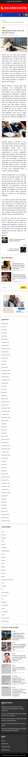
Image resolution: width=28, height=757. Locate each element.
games (3, 567)
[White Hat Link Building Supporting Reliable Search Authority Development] (6, 680)
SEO (2, 599)
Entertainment (5, 551)
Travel (3, 615)
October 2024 (5, 377)
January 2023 (5, 442)
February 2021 (5, 514)
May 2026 (4, 333)
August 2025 (4, 358)
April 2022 (4, 470)
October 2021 (5, 489)
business (3, 538)
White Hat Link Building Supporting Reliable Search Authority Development (19, 680)
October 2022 (5, 452)
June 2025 (4, 364)
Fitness (3, 560)
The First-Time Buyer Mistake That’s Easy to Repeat (18, 669)
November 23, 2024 (17, 270)
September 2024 (5, 380)
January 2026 (5, 345)
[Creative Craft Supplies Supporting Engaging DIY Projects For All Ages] (6, 646)
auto (2, 531)
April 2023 (4, 433)
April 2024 (4, 395)
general (3, 570)
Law (3, 27)
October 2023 (5, 414)
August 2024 (4, 383)
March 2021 (4, 511)
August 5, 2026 (17, 684)
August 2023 (4, 420)
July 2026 (3, 326)
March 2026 (4, 339)
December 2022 (5, 445)
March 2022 (4, 474)
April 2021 (4, 508)
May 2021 (4, 505)
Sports (3, 608)
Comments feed (5, 747)
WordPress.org (5, 750)
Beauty (3, 535)
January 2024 (5, 405)
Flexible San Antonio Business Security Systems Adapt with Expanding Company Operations (18, 636)
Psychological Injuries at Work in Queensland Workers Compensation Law (19, 277)
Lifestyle (3, 586)
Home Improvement (7, 579)
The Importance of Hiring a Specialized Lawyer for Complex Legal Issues (18, 266)
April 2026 (4, 336)
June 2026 (4, 330)
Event (3, 554)
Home (3, 576)
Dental (3, 544)
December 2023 (5, 408)
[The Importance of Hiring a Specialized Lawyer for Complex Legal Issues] (6, 266)
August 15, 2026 (17, 651)
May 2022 (4, 467)
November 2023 (5, 411)
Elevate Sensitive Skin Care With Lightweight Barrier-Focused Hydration (19, 658)
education (4, 547)
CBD (2, 541)
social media (4, 605)
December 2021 (5, 483)
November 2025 (5, 348)
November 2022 (5, 449)
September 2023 (5, 417)
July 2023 (3, 423)
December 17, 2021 (13, 35)
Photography (5, 592)
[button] (1, 14)
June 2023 (4, 427)
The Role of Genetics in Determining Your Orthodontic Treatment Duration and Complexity (19, 692)
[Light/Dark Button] (20, 15)
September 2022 (5, 455)
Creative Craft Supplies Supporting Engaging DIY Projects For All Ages (19, 647)
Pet (2, 589)
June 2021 (4, 502)
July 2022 (3, 461)
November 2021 (5, 486)
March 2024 (4, 399)
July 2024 (3, 386)
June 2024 (4, 389)
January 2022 (5, 480)
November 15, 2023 (17, 281)
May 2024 (4, 392)
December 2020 (5, 521)
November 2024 (5, 373)
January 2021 (5, 517)
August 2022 (4, 458)
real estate (4, 595)
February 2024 (5, 402)
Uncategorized (5, 618)
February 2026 (5, 342)
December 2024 (5, 370)
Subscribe (26, 15)
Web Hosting (5, 621)
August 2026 (4, 323)
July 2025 (3, 361)
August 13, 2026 (17, 672)
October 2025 (5, 352)
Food (2, 563)
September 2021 (5, 492)
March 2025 (4, 367)
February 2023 (5, 439)
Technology (4, 611)
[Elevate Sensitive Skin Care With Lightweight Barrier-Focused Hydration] (6, 658)
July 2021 (3, 499)
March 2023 (4, 436)
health (3, 573)
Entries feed (4, 743)
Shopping (4, 602)
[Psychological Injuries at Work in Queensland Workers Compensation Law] (6, 277)
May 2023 (4, 430)
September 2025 (5, 355)
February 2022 (5, 477)
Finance (3, 557)
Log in (3, 740)
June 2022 (4, 464)
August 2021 (4, 496)
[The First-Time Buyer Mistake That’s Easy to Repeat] (6, 669)
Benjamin (5, 35)
